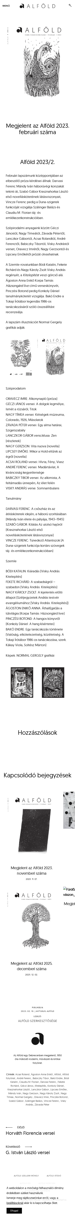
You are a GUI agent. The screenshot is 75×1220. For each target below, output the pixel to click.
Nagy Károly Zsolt (49, 1093)
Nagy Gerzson (30, 1093)
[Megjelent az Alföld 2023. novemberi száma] (32, 826)
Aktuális (41, 1011)
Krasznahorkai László (19, 1089)
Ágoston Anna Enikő (42, 1074)
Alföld (50, 1011)
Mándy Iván (14, 1093)
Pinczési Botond (59, 1096)
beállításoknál (15, 1203)
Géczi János (26, 1085)
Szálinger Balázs (33, 1100)
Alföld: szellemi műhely (26, 1176)
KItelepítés (40, 1085)
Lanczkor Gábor (40, 1089)
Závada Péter (42, 1104)
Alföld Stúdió (54, 1176)
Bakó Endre (56, 1078)
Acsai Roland (22, 1074)
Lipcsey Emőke (58, 1089)
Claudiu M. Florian (29, 1081)
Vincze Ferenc (51, 1100)
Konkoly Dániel (56, 1085)
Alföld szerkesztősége (37, 1021)
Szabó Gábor (16, 1100)
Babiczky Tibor (41, 1078)
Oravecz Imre (41, 1096)
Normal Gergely (23, 1096)
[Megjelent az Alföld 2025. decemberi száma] (32, 922)
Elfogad (14, 1210)
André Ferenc (24, 1078)
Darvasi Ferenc (48, 1081)
